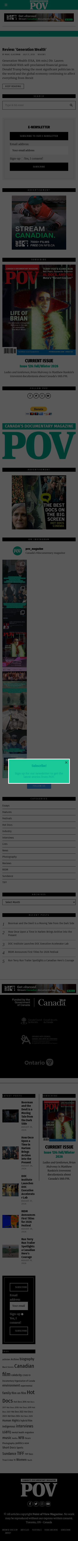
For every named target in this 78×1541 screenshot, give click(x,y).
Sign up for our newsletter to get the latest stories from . (39, 775)
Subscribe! (39, 766)
